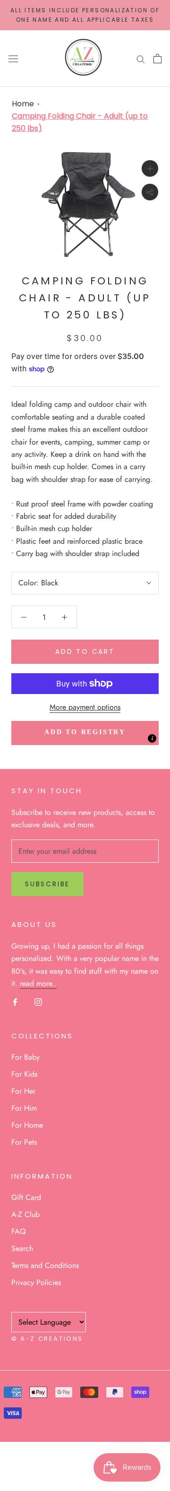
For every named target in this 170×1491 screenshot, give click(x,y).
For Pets (24, 1142)
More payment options (85, 707)
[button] (85, 733)
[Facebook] (15, 1001)
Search (22, 1248)
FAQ (18, 1231)
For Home (27, 1125)
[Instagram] (38, 1001)
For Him (24, 1108)
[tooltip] (152, 738)
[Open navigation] (13, 58)
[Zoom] (150, 168)
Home (23, 103)
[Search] (140, 58)
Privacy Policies (36, 1282)
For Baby (25, 1057)
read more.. (38, 983)
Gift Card (26, 1197)
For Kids (24, 1074)
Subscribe (47, 884)
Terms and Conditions (45, 1265)
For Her (23, 1091)
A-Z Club (25, 1214)
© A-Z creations (47, 1338)
